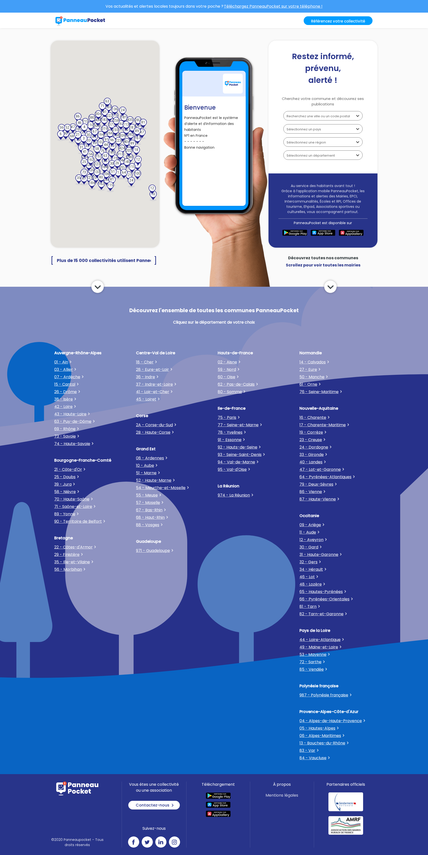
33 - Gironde (311, 454)
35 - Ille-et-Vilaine (72, 562)
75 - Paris (227, 417)
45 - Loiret (146, 399)
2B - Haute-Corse (153, 432)
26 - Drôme (65, 392)
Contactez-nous (152, 805)
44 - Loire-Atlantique (320, 639)
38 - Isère (63, 399)
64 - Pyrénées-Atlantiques (325, 477)
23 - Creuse (310, 440)
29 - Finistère (67, 554)
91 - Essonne (229, 440)
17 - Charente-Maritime (322, 425)
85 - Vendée (311, 669)
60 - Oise (226, 377)
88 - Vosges (147, 525)
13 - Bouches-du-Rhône (322, 743)
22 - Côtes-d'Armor (73, 547)
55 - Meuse (147, 495)
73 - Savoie (65, 436)
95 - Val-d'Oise (232, 469)
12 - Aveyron (311, 540)
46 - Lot (307, 577)
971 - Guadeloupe (153, 550)
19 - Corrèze (311, 432)
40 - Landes (310, 462)
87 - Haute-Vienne (317, 499)
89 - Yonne (64, 514)
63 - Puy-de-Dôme (72, 421)
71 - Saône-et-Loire (73, 506)
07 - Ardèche (67, 377)
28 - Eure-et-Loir (152, 369)
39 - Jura (63, 484)
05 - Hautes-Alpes (317, 728)
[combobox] (323, 115)
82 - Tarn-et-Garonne (321, 614)
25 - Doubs (65, 477)
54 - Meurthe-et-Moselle (161, 488)
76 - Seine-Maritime (319, 392)
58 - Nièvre (65, 492)
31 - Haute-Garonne (318, 554)
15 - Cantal (64, 384)
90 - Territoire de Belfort (78, 521)
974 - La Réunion (234, 495)
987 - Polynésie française (323, 695)
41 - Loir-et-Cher (152, 392)
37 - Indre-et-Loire (154, 384)
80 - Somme (230, 392)
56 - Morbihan (68, 569)
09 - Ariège (310, 525)
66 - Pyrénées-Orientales (324, 599)
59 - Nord (227, 369)
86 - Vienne (310, 492)
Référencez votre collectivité (338, 21)
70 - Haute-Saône (71, 499)
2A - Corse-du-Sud (154, 425)
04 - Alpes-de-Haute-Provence (330, 721)
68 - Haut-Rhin (150, 517)
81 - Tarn (308, 606)
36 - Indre (145, 377)
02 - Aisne (227, 362)
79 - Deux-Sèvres (316, 484)
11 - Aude (307, 532)
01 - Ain (61, 362)
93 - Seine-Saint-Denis (240, 454)
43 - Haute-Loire (70, 414)
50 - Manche (311, 377)
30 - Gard (308, 547)
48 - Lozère (310, 584)
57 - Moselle (148, 502)
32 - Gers (308, 562)
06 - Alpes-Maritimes (320, 735)
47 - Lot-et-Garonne (320, 469)
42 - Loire (63, 406)
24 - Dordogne (313, 447)
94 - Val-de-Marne (236, 462)
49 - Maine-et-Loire (318, 647)
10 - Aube (145, 465)
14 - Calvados (312, 362)
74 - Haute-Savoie (72, 444)
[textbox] (323, 115)
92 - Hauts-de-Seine (237, 447)
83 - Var (307, 750)
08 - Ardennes (150, 458)
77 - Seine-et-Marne (238, 425)
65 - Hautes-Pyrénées (321, 591)
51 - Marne (146, 473)
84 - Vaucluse (312, 758)
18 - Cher (145, 362)
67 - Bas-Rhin (149, 510)
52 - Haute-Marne (153, 480)
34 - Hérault (311, 569)
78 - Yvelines (230, 432)
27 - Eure (308, 369)
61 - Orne (308, 384)
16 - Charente (312, 417)
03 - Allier (63, 369)
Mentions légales (282, 795)
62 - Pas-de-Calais (236, 384)
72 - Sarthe (310, 662)
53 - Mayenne (312, 654)
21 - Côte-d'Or (68, 469)
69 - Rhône (65, 429)
